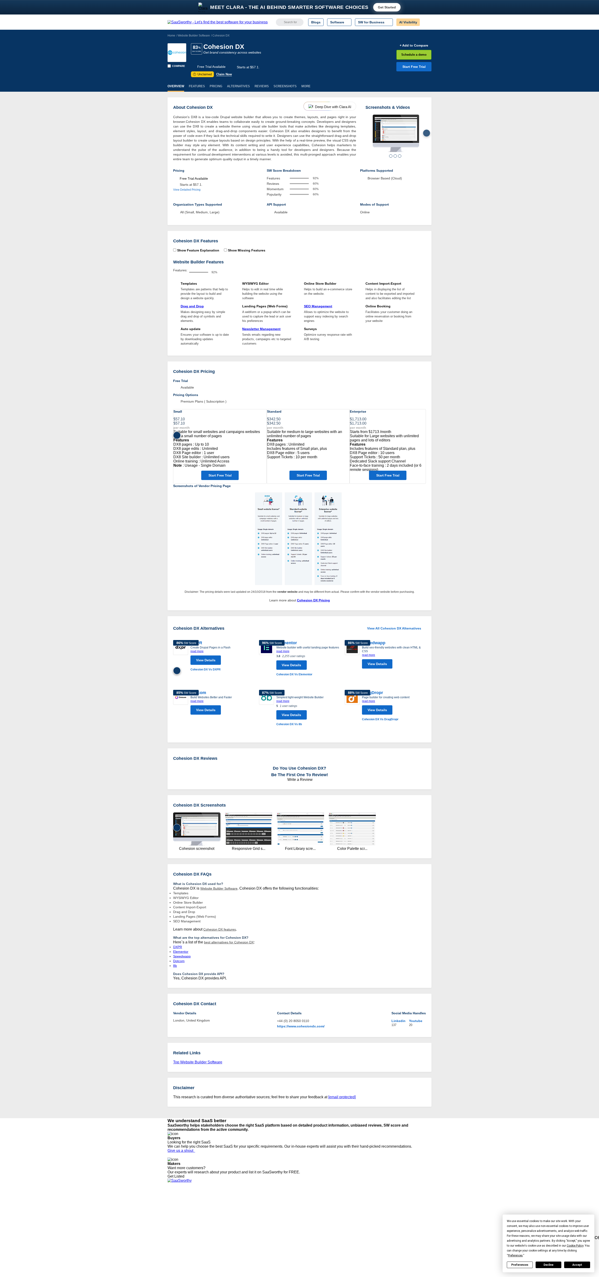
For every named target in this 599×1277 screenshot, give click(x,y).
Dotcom (179, 961)
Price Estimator (179, 1211)
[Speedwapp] (352, 655)
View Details (205, 660)
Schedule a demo (414, 54)
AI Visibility (408, 22)
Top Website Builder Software (197, 1062)
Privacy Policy (212, 1202)
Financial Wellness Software (318, 1240)
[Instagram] (412, 1207)
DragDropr (372, 692)
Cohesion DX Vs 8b (289, 724)
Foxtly (238, 1236)
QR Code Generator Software (319, 1215)
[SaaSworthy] (218, 22)
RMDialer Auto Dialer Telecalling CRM (261, 1223)
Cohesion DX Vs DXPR (205, 669)
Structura (240, 1211)
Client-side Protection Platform (319, 1219)
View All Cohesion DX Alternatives (394, 628)
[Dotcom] (180, 703)
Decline (548, 1264)
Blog (171, 1223)
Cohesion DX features (219, 929)
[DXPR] (180, 656)
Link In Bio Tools (309, 1223)
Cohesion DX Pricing (313, 600)
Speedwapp (373, 642)
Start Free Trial (414, 67)
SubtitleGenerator (247, 1232)
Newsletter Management (261, 329)
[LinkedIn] (409, 1207)
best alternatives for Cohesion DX (229, 942)
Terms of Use (212, 1206)
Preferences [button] (515, 1255)
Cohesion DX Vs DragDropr (380, 719)
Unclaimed (203, 74)
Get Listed (177, 1176)
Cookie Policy (212, 1211)
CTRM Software (309, 1211)
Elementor (286, 642)
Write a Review (299, 780)
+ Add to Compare (414, 45)
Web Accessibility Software (316, 1228)
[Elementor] (266, 658)
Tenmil (238, 1206)
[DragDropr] (352, 706)
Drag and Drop (192, 306)
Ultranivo (240, 1219)
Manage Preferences (218, 1215)
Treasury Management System (320, 1236)
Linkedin (398, 1021)
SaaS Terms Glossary (184, 1232)
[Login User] (425, 22)
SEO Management (318, 306)
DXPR (177, 947)
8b (175, 966)
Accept (577, 1264)
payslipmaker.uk (245, 1215)
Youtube (415, 1021)
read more (197, 651)
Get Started (387, 7)
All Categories (178, 1206)
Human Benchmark (248, 1228)
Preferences (519, 1264)
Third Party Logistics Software (319, 1206)
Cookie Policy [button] (575, 1245)
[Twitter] (407, 1207)
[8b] (266, 708)
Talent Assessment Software (318, 1232)
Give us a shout (181, 1151)
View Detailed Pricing (187, 189)
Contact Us (176, 1236)
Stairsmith (241, 1202)
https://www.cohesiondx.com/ (301, 1026)
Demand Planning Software (317, 1202)
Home (171, 35)
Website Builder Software (194, 35)
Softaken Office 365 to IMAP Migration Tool (265, 1240)
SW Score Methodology (185, 1228)
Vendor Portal (178, 1215)
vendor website (287, 591)
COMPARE (178, 66)
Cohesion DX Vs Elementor (294, 674)
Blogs (316, 22)
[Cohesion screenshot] (395, 133)
